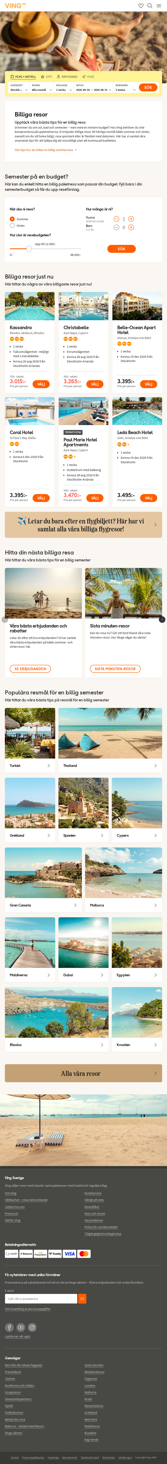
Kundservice (93, 1193)
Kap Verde (91, 1439)
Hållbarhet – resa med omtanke (26, 1200)
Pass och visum (95, 1213)
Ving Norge (53, 1457)
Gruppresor (13, 1392)
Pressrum (11, 1213)
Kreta (88, 1399)
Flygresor (91, 1378)
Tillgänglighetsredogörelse (103, 1234)
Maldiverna (92, 1426)
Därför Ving (12, 1220)
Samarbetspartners (18, 1399)
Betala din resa (15, 1419)
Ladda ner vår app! (18, 1336)
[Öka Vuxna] (131, 219)
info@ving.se (125, 1457)
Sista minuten (94, 1365)
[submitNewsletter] (82, 1299)
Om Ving (10, 1193)
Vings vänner (13, 1433)
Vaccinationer (94, 1220)
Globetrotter (108, 1457)
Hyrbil (9, 1406)
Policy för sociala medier (101, 1227)
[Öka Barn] (131, 227)
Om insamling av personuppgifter (28, 1309)
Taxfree (10, 1378)
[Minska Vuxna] (116, 219)
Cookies (15, 1457)
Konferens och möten (19, 1385)
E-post (9, 1290)
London (90, 1385)
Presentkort (13, 1372)
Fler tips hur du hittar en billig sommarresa (44, 150)
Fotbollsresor (14, 1412)
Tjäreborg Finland (90, 1457)
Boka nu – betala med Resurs (24, 1426)
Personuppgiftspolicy (33, 1457)
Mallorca (90, 1392)
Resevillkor (92, 1207)
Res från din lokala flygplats (23, 1365)
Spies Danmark (69, 1457)
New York (91, 1419)
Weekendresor (95, 1372)
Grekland (91, 1412)
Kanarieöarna (94, 1406)
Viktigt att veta (94, 1200)
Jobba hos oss (15, 1207)
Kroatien (90, 1433)
